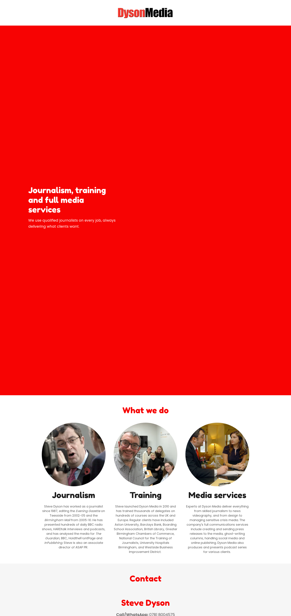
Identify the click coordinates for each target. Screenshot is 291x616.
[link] (145, 12)
